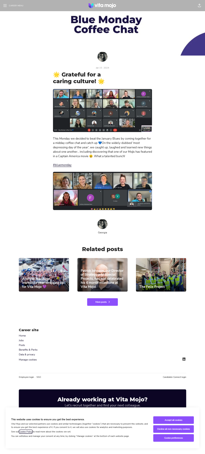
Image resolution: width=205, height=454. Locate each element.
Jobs (21, 340)
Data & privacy (27, 354)
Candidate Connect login (174, 377)
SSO (39, 377)
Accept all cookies (173, 420)
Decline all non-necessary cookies (173, 429)
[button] (199, 5)
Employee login (26, 377)
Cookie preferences (173, 437)
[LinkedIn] (184, 359)
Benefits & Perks (28, 349)
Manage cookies (28, 359)
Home (22, 335)
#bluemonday (62, 165)
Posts (22, 345)
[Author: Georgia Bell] (102, 224)
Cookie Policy (25, 431)
